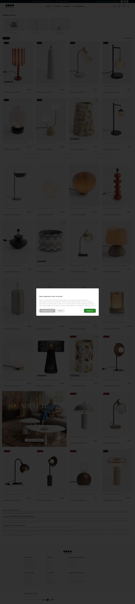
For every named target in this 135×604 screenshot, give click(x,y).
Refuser (60, 310)
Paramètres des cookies (47, 310)
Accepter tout (90, 310)
